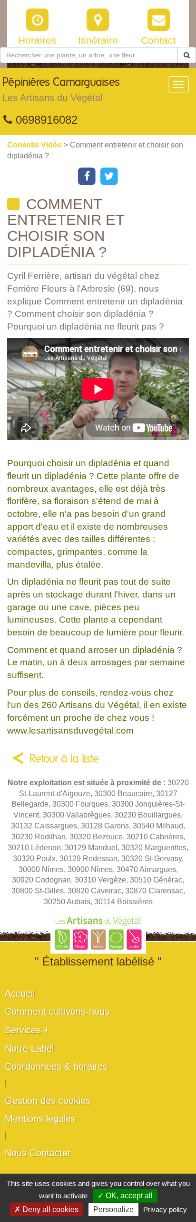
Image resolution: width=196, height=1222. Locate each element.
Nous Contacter (38, 1153)
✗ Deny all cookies (46, 1209)
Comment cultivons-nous (57, 1011)
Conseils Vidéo (35, 145)
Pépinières (61, 90)
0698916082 (45, 119)
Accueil (20, 993)
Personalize (113, 1209)
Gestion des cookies (47, 1100)
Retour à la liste (64, 759)
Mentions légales (40, 1118)
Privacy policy (165, 1209)
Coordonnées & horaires (56, 1066)
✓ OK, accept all (125, 1196)
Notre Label (29, 1048)
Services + (27, 1030)
